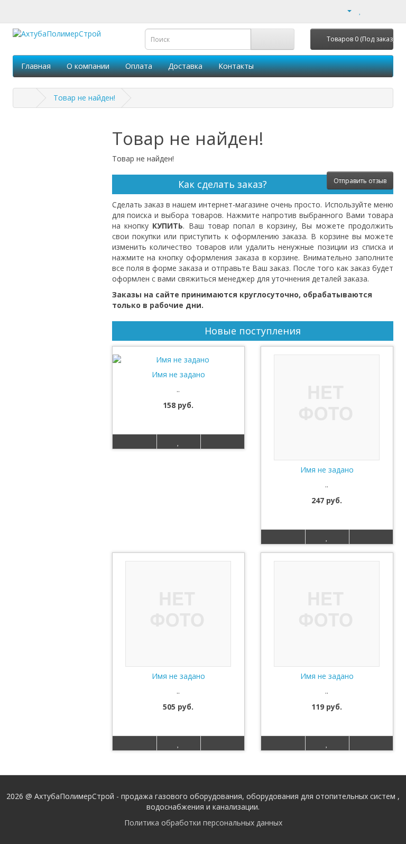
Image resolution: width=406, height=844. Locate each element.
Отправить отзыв (360, 180)
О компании (88, 66)
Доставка (185, 66)
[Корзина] (372, 10)
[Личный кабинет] (345, 10)
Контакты (236, 66)
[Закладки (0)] (360, 10)
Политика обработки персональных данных (203, 823)
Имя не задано (178, 374)
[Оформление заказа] (385, 10)
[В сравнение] (222, 441)
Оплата (138, 66)
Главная (36, 66)
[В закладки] (178, 441)
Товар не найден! (84, 98)
